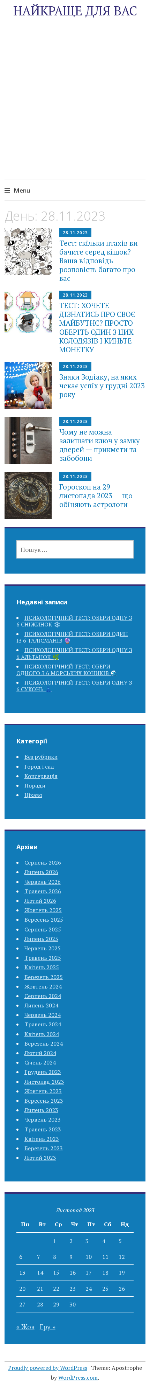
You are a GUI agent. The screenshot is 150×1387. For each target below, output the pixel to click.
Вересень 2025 (43, 919)
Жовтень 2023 (43, 1091)
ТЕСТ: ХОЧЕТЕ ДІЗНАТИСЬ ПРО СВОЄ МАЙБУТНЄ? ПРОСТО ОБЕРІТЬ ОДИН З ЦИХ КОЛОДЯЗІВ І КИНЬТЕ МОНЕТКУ (97, 327)
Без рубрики (41, 757)
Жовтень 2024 (43, 986)
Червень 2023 (42, 1119)
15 (56, 1272)
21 (40, 1288)
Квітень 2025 (41, 967)
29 (56, 1304)
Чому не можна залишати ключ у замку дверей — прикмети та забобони (99, 445)
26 (122, 1288)
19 (122, 1272)
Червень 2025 (42, 948)
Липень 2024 (41, 1005)
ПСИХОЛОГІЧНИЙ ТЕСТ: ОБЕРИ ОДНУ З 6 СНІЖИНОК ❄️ (74, 621)
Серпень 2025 (42, 929)
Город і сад (39, 766)
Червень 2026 (42, 882)
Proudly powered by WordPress (47, 1368)
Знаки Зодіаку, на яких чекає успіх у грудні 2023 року (102, 385)
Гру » (47, 1326)
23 (72, 1288)
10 (88, 1257)
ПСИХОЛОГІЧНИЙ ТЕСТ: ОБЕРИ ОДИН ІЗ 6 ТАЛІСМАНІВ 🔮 (72, 637)
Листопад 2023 (44, 1082)
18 (105, 1272)
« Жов (25, 1326)
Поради (34, 785)
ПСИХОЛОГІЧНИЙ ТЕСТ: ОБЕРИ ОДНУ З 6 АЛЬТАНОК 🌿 (74, 653)
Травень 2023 (42, 1129)
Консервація (41, 776)
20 (22, 1288)
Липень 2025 (41, 939)
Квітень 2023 (41, 1139)
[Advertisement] (75, 109)
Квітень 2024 (41, 1034)
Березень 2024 (43, 1043)
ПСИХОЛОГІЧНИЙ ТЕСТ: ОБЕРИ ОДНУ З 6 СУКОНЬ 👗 (74, 686)
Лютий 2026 (40, 900)
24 (88, 1288)
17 (88, 1272)
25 (105, 1288)
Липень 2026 (41, 872)
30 (72, 1304)
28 (40, 1304)
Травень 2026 (42, 891)
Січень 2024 (40, 1062)
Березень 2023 (43, 1148)
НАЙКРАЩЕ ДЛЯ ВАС (75, 10)
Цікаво (33, 795)
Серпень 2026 (42, 862)
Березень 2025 (43, 977)
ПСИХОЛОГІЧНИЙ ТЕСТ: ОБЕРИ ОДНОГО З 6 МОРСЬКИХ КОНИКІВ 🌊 (66, 670)
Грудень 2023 (42, 1072)
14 (40, 1272)
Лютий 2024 (40, 1053)
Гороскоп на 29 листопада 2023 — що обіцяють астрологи (96, 495)
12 (122, 1257)
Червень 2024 (42, 1015)
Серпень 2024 (42, 996)
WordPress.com (78, 1377)
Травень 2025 (42, 958)
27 (22, 1304)
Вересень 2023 (43, 1100)
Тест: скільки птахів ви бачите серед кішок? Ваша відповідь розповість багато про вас (98, 260)
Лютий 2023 (40, 1157)
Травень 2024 (42, 1024)
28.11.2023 (75, 233)
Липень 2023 (41, 1110)
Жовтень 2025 (43, 910)
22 (56, 1288)
